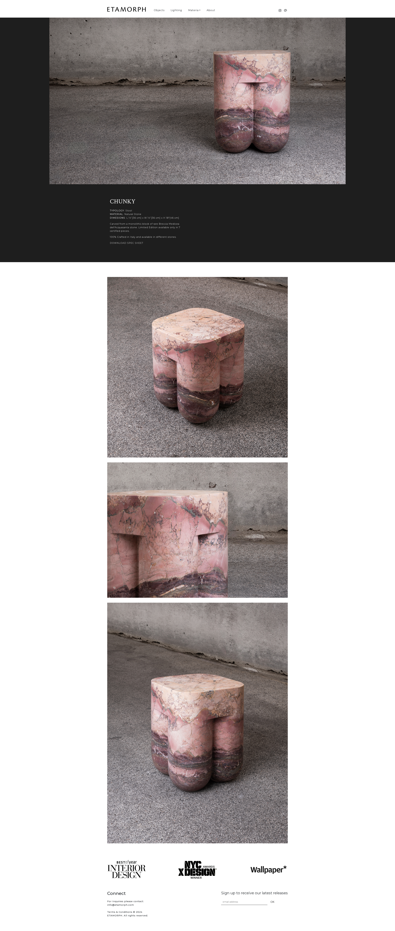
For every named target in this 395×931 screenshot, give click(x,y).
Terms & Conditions (119, 912)
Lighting (176, 10)
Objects (159, 10)
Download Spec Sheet (126, 243)
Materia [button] (193, 10)
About (211, 10)
